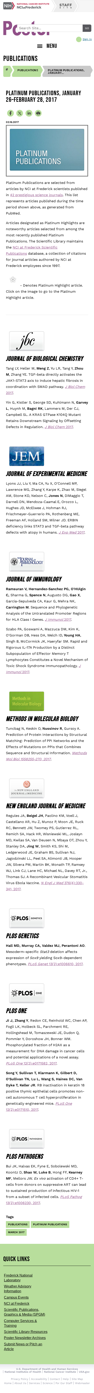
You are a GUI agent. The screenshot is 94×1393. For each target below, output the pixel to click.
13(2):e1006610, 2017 (55, 964)
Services (34, 1383)
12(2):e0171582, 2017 (31, 1063)
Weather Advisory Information (17, 1288)
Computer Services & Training (20, 1323)
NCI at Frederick (16, 1303)
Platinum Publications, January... (66, 71)
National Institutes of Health (23, 1371)
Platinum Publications (50, 1224)
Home (8, 1383)
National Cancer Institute (60, 1371)
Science (48, 1383)
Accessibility (39, 1379)
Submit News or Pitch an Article (23, 1346)
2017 (59, 427)
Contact (55, 1379)
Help (66, 1379)
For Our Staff (64, 1383)
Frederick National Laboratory (18, 1278)
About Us (20, 1383)
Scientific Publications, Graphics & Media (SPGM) (24, 1312)
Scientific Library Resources (25, 1332)
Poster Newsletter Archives (25, 1338)
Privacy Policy (19, 1379)
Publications (27, 70)
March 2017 (16, 1232)
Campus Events (16, 1297)
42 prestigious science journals (36, 195)
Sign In (87, 39)
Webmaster (82, 1383)
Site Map (77, 1379)
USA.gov (84, 1371)
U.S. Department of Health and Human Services (47, 1369)
